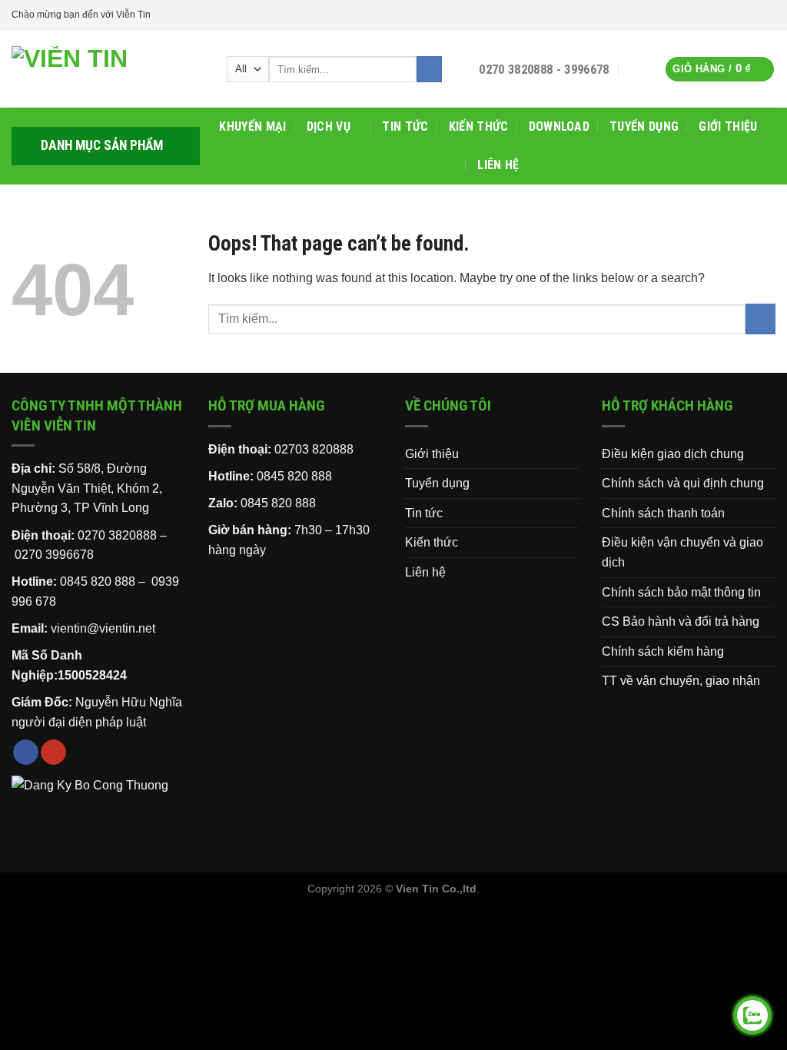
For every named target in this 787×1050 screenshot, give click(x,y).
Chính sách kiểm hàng (663, 651)
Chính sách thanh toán (663, 513)
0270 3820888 (117, 535)
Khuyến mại (252, 126)
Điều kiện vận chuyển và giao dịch (682, 552)
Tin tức (405, 126)
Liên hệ (498, 165)
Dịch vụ (328, 126)
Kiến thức (479, 126)
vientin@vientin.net (103, 628)
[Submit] (429, 69)
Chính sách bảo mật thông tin (681, 592)
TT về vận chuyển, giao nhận (681, 680)
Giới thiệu (728, 126)
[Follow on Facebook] (753, 15)
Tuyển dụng (644, 126)
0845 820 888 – (104, 581)
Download (559, 126)
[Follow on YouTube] (767, 15)
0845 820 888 (294, 476)
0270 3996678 (54, 554)
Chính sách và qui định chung (683, 483)
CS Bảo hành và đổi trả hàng (680, 621)
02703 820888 (314, 449)
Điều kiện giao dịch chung (673, 453)
